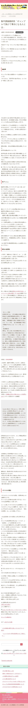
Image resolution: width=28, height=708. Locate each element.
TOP (11, 14)
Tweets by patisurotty (6, 660)
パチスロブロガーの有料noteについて (12, 686)
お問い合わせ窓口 (5, 604)
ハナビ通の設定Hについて (9, 679)
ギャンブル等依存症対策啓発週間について (13, 684)
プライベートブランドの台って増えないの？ (13, 681)
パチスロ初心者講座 (7, 697)
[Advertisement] (14, 99)
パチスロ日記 (19, 32)
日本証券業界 (9, 359)
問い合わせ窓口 (6, 695)
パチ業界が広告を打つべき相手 (10, 676)
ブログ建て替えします (8, 671)
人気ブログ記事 (8, 622)
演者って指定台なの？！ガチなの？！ (12, 673)
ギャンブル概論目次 (6, 617)
